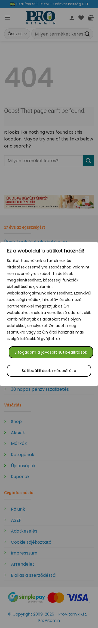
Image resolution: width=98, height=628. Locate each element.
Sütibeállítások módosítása (49, 370)
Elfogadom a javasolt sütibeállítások (51, 352)
